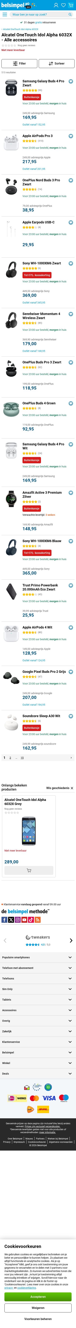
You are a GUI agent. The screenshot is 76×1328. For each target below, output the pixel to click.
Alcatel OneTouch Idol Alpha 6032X (20, 29)
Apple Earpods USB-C (39, 222)
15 (22, 757)
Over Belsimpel (15, 1138)
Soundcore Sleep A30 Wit (41, 716)
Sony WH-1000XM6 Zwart (42, 263)
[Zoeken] (70, 14)
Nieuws (29, 1138)
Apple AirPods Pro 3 (38, 136)
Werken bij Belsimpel (58, 1138)
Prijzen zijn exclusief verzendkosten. (42, 1126)
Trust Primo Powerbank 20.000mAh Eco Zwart (40, 587)
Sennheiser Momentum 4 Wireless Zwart (41, 316)
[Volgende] (71, 757)
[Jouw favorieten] (63, 5)
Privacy (7, 1142)
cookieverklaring (26, 1287)
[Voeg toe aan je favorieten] (71, 81)
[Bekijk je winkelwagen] (71, 5)
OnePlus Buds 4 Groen (39, 403)
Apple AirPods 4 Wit (37, 627)
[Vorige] (5, 940)
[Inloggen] (56, 5)
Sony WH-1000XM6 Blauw (42, 541)
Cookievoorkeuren (37, 1142)
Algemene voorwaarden (61, 1142)
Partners (40, 1138)
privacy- (8, 1287)
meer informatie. (47, 1132)
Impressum (19, 1142)
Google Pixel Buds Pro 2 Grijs (44, 672)
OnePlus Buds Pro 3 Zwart (42, 362)
